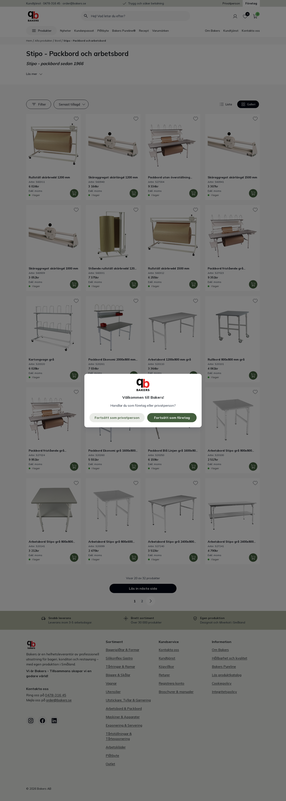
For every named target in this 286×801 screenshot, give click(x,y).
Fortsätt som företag (172, 418)
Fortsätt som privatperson (117, 418)
